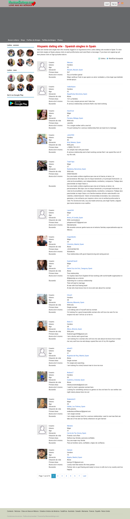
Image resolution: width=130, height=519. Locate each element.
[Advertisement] (65, 23)
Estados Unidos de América (49, 511)
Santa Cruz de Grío (73, 268)
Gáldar (69, 406)
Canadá (78, 511)
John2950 (70, 135)
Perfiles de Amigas (33, 40)
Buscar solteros (13, 40)
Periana (69, 118)
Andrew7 (70, 373)
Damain (69, 450)
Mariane (70, 426)
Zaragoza (84, 268)
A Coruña (75, 218)
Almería (74, 329)
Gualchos (70, 380)
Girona (79, 433)
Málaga (75, 118)
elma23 (69, 348)
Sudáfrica (63, 511)
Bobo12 (70, 322)
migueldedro (71, 237)
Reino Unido (105, 511)
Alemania (85, 511)
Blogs (23, 40)
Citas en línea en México (30, 511)
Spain (81, 70)
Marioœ (70, 62)
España (97, 511)
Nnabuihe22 (71, 399)
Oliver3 (69, 295)
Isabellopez (71, 87)
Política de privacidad (30, 516)
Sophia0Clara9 (72, 261)
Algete (69, 457)
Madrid (76, 244)
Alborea (70, 302)
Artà (68, 142)
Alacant (69, 70)
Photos (60, 40)
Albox (69, 329)
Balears (73, 142)
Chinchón (70, 244)
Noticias (17, 511)
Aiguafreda (71, 94)
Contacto (10, 511)
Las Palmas (76, 406)
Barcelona (78, 94)
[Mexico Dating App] (18, 100)
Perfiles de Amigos (49, 40)
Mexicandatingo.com (52, 516)
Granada (77, 380)
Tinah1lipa (70, 162)
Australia (71, 511)
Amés (69, 218)
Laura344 (70, 210)
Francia (91, 511)
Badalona (70, 169)
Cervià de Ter (71, 433)
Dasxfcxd (70, 111)
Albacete (76, 302)
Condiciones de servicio (14, 516)
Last (84, 476)
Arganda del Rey (73, 356)
